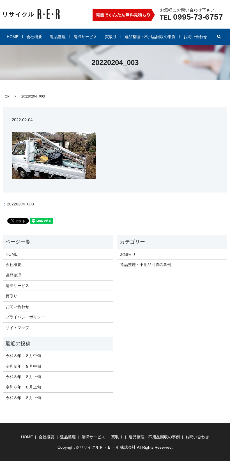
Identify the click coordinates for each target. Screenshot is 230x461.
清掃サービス (85, 36)
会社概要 (34, 36)
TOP (6, 96)
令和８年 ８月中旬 (23, 355)
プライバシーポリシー (25, 317)
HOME (13, 36)
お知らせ (128, 254)
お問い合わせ (195, 36)
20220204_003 (20, 204)
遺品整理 (58, 36)
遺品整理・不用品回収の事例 (150, 36)
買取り (111, 36)
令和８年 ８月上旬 (23, 376)
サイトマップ (17, 327)
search (219, 37)
